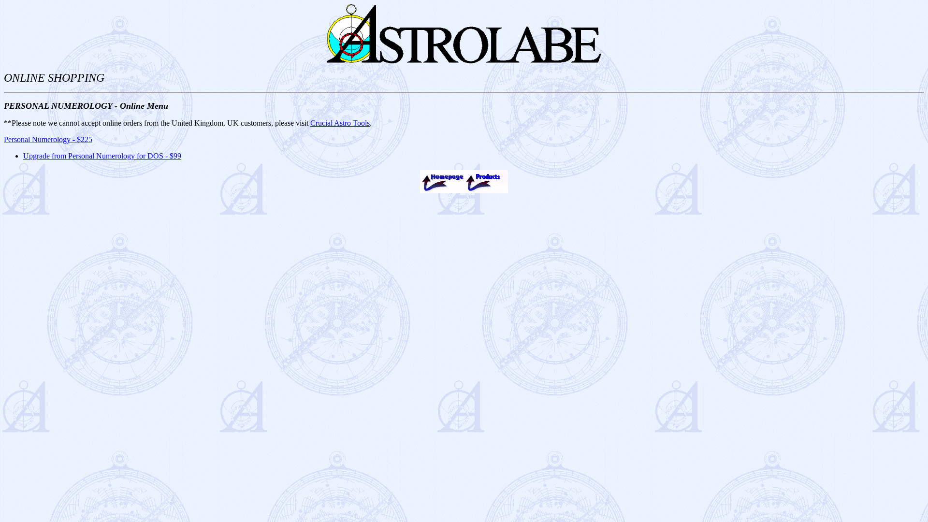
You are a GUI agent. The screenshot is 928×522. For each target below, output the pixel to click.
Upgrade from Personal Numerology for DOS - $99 (102, 156)
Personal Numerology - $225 (48, 139)
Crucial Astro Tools (340, 123)
